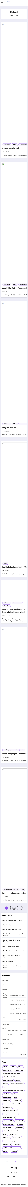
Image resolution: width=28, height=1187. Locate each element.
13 (17, 908)
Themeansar (24, 1184)
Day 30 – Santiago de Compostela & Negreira (14, 935)
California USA (8, 1070)
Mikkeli (19, 1104)
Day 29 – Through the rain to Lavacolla (11, 941)
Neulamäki (15, 1114)
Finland (18, 1080)
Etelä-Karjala (7, 144)
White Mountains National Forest (12, 1148)
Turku (5, 1141)
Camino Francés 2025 (17, 1000)
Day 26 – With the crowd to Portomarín (11, 956)
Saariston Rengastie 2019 (15, 1035)
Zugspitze (14, 1151)
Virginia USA (18, 1144)
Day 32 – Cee (7, 925)
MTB (23, 750)
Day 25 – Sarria (8, 961)
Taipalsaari (7, 1137)
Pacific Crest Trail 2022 (18, 1004)
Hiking (14, 144)
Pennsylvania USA (8, 1127)
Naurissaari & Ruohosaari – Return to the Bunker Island (13, 610)
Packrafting (6, 605)
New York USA (20, 1121)
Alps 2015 (23, 1054)
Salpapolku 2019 (16, 1009)
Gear (4, 985)
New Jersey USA (8, 1121)
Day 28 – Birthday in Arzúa (11, 946)
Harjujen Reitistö (9, 427)
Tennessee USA (17, 1137)
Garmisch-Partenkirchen (17, 1083)
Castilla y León (19, 1070)
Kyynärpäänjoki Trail (10, 148)
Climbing (6, 980)
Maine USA (7, 1100)
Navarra (6, 1114)
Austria (21, 1067)
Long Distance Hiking (5, 995)
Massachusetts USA (9, 1104)
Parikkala (20, 1124)
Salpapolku (20, 1127)
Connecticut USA (8, 1080)
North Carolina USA (9, 1124)
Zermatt (6, 1151)
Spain (5, 1134)
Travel (5, 563)
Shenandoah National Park (11, 1131)
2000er (13, 1067)
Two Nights (13, 1141)
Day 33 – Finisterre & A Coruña (12, 920)
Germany (17, 1087)
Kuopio (16, 1094)
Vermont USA (7, 1144)
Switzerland (14, 1134)
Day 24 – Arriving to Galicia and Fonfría (12, 967)
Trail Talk (5, 1048)
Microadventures (17, 603)
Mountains (6, 1024)
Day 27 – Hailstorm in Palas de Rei (13, 951)
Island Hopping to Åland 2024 (11, 750)
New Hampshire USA (9, 1117)
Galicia (6, 1083)
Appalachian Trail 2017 (17, 995)
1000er (6, 1067)
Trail (14, 1168)
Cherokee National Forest (10, 1077)
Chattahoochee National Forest (12, 1073)
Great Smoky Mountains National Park (13, 1090)
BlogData (16, 1184)
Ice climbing (7, 1094)
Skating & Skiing (8, 1044)
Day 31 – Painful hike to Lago (12, 929)
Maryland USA (17, 1100)
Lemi (16, 1097)
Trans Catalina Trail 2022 (18, 1013)
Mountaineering (8, 1107)
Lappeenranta (7, 1097)
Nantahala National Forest (10, 1110)
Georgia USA (7, 1087)
